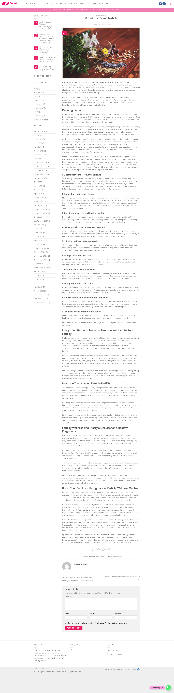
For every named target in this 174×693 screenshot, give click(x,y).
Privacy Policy (112, 651)
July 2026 (38, 135)
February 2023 (40, 295)
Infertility (37, 100)
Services (44, 4)
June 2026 (38, 139)
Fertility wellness (69, 435)
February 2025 (40, 202)
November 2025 (40, 166)
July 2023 (38, 275)
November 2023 (40, 260)
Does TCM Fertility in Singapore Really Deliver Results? (47, 59)
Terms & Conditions (114, 655)
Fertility (37, 92)
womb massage (80, 415)
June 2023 (38, 279)
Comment (69, 596)
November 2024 (40, 213)
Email (92, 614)
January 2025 (39, 205)
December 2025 (40, 163)
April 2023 (38, 287)
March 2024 (39, 244)
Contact (84, 4)
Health (37, 96)
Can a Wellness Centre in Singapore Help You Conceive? (47, 68)
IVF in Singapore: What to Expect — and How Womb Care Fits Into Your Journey (46, 26)
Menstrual (38, 104)
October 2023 (40, 264)
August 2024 (39, 225)
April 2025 (38, 194)
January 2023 (39, 299)
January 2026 (39, 159)
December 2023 (40, 256)
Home (24, 4)
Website (118, 614)
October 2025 (39, 170)
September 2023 (41, 268)
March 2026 (39, 151)
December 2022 (40, 303)
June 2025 (38, 186)
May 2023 (38, 283)
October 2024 (40, 217)
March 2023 (39, 291)
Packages (103, 4)
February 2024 (40, 248)
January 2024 (39, 252)
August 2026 (39, 131)
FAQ (94, 4)
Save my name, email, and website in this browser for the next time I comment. (97, 623)
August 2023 (39, 272)
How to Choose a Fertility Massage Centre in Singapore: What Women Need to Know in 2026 (47, 38)
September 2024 (41, 221)
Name (67, 614)
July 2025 (38, 182)
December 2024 (40, 209)
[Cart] (171, 4)
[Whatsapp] (168, 687)
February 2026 (40, 155)
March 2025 (39, 198)
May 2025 (38, 190)
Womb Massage (40, 120)
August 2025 (39, 178)
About (33, 4)
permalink (118, 556)
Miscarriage (38, 108)
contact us (128, 323)
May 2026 (38, 143)
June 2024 (38, 233)
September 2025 (41, 174)
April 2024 (38, 240)
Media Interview (69, 4)
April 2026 (38, 147)
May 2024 (38, 236)
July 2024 (38, 229)
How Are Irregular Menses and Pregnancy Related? (46, 50)
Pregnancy (38, 116)
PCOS (36, 112)
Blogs (54, 4)
